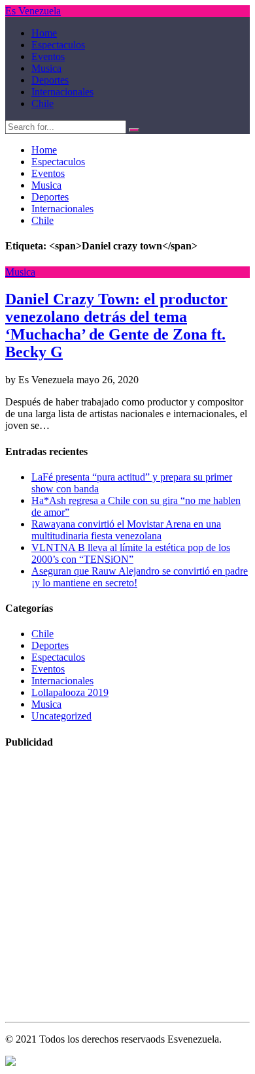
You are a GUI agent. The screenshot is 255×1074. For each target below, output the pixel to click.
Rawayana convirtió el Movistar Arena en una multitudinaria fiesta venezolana (126, 529)
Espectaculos (58, 44)
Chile (42, 103)
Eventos (48, 56)
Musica (46, 68)
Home (44, 33)
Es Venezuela (33, 10)
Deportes (50, 80)
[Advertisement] (127, 889)
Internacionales (62, 91)
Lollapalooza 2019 (70, 692)
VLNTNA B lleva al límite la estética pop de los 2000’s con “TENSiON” (130, 553)
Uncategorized (61, 715)
